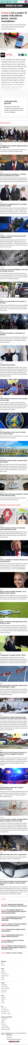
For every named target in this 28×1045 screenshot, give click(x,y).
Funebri (2, 979)
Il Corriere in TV (4, 990)
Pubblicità (3, 972)
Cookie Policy (9, 1037)
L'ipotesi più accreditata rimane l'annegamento (13, 930)
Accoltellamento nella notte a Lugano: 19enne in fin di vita (12, 935)
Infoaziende (3, 991)
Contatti (3, 970)
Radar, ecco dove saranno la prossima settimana (12, 941)
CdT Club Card (4, 974)
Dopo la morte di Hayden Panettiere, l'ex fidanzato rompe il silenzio (14, 905)
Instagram (3, 999)
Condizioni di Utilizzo (5, 1027)
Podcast (3, 965)
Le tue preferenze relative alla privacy (14, 1039)
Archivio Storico (4, 986)
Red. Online (9, 54)
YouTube (3, 1002)
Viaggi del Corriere (5, 975)
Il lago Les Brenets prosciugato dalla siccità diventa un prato (14, 924)
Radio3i (2, 1022)
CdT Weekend (4, 984)
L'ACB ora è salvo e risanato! (11, 953)
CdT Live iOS (3, 1008)
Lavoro (2, 977)
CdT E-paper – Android (6, 1013)
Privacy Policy (9, 1035)
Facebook (3, 997)
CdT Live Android (4, 1009)
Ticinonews (3, 1024)
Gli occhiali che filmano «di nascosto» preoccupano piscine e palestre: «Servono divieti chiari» (13, 911)
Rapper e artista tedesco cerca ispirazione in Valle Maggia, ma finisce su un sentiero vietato (13, 947)
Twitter (2, 1000)
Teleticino (3, 1020)
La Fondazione (4, 1018)
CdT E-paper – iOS (5, 1011)
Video (2, 963)
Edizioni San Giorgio (5, 988)
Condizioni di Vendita (5, 1029)
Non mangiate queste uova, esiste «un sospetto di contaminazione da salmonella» (13, 918)
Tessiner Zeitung (4, 1026)
